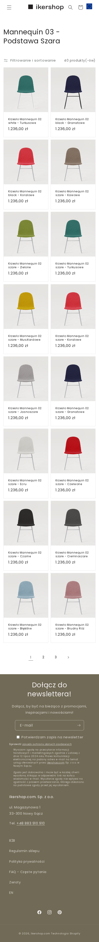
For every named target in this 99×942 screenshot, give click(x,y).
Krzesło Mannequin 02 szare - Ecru (25, 482)
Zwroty (15, 882)
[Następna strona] (68, 657)
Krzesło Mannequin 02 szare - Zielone (25, 265)
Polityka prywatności (27, 861)
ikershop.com (55, 762)
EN (11, 892)
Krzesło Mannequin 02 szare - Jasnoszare (25, 410)
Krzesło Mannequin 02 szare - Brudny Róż (72, 626)
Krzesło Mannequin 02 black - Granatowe (72, 121)
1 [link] (31, 657)
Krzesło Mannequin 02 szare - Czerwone (72, 482)
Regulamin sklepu (24, 851)
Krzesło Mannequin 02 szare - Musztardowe (25, 337)
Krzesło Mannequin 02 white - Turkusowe (25, 121)
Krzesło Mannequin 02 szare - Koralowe (72, 337)
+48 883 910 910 (31, 823)
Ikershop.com (40, 933)
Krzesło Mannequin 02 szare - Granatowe (72, 410)
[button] (9, 7)
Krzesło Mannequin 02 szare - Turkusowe (72, 265)
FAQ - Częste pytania (28, 872)
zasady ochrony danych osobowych (47, 744)
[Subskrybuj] (79, 725)
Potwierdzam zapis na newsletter (52, 737)
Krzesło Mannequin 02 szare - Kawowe (72, 193)
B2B (12, 840)
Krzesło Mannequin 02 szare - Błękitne (25, 626)
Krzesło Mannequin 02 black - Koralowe (25, 193)
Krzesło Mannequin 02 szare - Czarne (25, 554)
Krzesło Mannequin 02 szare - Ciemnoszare (72, 554)
